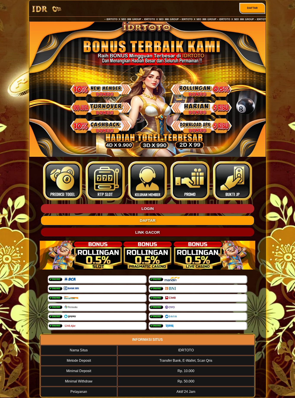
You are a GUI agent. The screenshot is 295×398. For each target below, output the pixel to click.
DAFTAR (252, 8)
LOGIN (147, 208)
